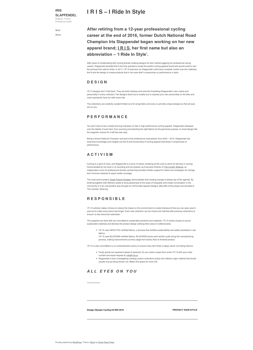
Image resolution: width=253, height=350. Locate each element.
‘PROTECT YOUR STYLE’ (185, 309)
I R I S (124, 48)
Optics (92, 342)
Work (57, 30)
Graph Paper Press (106, 342)
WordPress (77, 342)
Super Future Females (120, 179)
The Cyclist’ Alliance (173, 166)
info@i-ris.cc (132, 255)
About (58, 34)
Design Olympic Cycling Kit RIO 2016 (105, 309)
